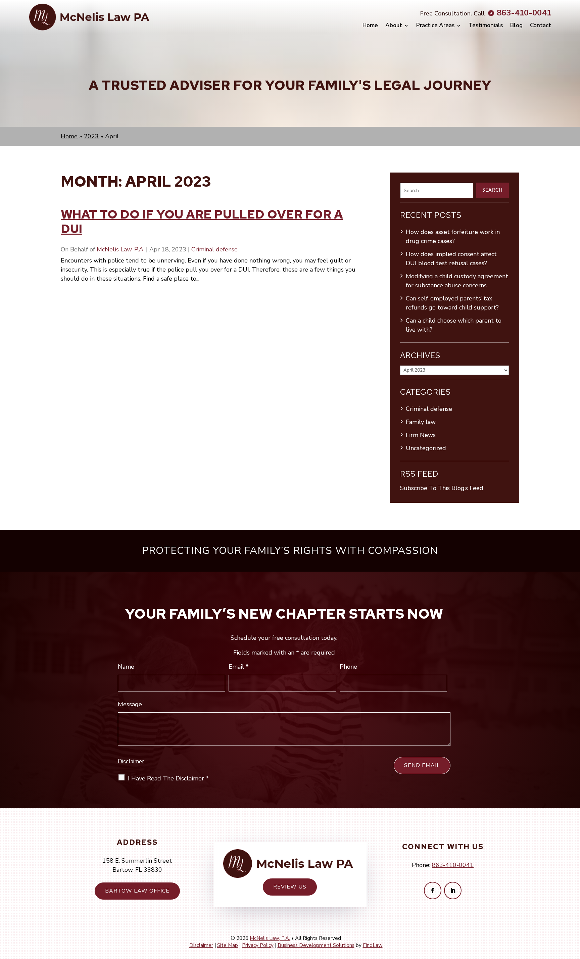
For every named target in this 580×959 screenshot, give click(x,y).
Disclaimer (131, 761)
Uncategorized (426, 448)
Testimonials (486, 25)
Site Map (227, 945)
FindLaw (373, 945)
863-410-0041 (524, 12)
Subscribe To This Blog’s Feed (441, 488)
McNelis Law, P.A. (120, 249)
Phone (348, 667)
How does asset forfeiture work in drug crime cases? (453, 236)
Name (126, 667)
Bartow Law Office (137, 891)
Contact (540, 25)
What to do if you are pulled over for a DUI (202, 221)
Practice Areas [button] (435, 25)
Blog (516, 25)
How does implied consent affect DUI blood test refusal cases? (451, 258)
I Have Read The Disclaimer (168, 778)
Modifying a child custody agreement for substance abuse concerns (457, 280)
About (393, 25)
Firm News (421, 435)
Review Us (289, 887)
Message (130, 704)
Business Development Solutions (316, 945)
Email (239, 667)
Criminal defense (214, 249)
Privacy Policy (258, 945)
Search (492, 190)
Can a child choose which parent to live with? (453, 325)
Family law (421, 422)
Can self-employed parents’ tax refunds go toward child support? (452, 302)
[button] (571, 910)
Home (370, 25)
